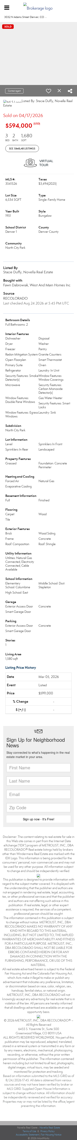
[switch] (48, 91)
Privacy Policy (47, 1131)
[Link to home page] (38, 7)
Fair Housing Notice (51, 1134)
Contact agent (14, 90)
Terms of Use (29, 1131)
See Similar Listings (22, 148)
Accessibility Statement (27, 1134)
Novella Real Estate (50, 1127)
